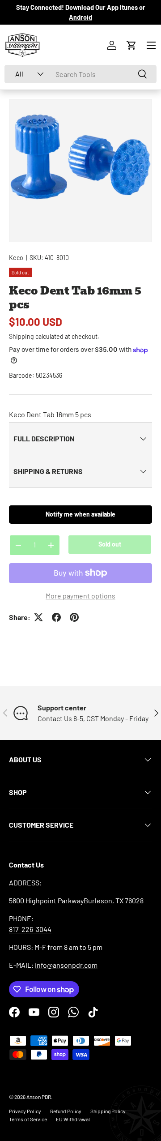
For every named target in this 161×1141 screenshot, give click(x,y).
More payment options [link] (80, 595)
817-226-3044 (30, 929)
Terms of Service (28, 1119)
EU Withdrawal (73, 1119)
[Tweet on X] (38, 617)
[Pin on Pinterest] (74, 617)
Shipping (21, 336)
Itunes (129, 7)
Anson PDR (38, 1097)
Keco (16, 257)
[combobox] (80, 74)
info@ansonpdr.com (66, 965)
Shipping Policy (108, 1111)
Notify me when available (80, 514)
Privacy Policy (25, 1111)
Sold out (109, 544)
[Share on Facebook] (56, 617)
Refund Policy (65, 1111)
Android (80, 17)
